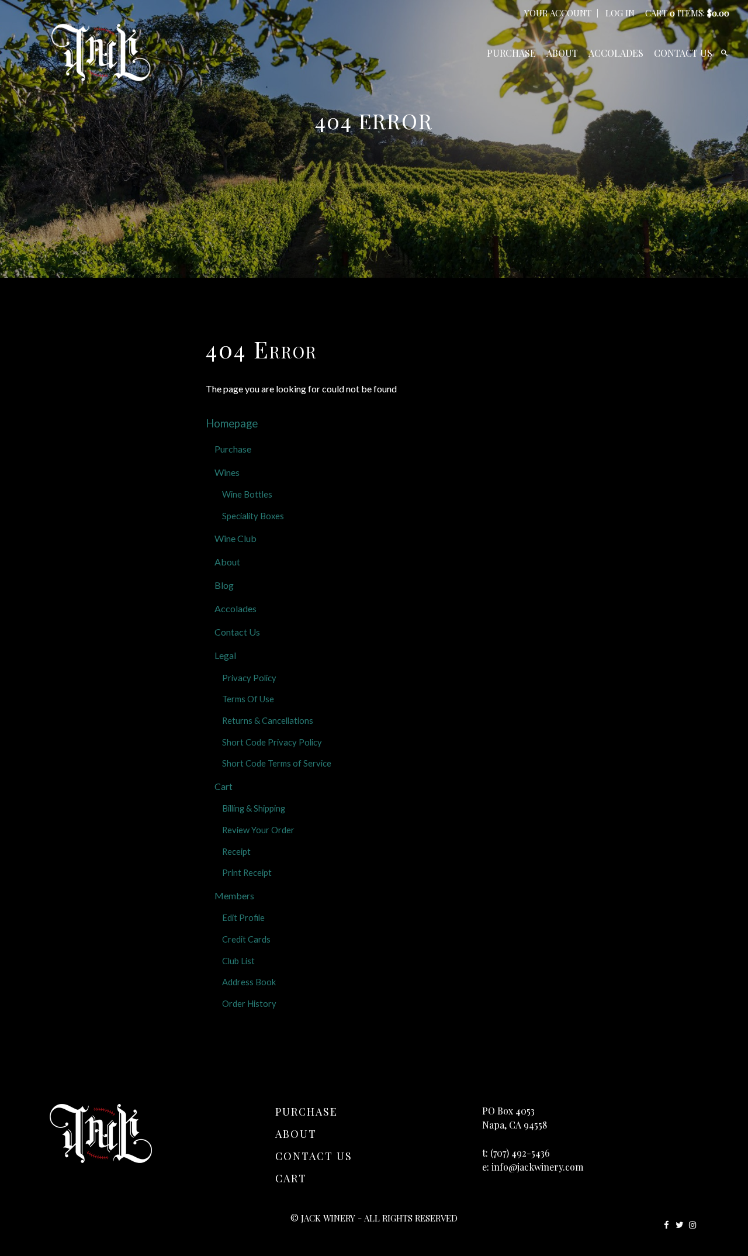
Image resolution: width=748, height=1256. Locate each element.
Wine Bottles (247, 494)
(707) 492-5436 (520, 1153)
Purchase (511, 53)
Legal (225, 655)
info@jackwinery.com (537, 1167)
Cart (223, 786)
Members (234, 895)
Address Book (249, 982)
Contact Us (683, 53)
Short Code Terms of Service (276, 763)
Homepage (232, 423)
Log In (620, 13)
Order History (249, 1004)
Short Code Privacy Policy (272, 742)
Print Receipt (247, 873)
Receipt (236, 852)
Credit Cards (246, 939)
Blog (224, 585)
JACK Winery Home (101, 53)
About (562, 53)
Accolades (615, 53)
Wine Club (235, 538)
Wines (227, 472)
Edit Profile (243, 918)
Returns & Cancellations (267, 721)
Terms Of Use (248, 699)
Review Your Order (258, 830)
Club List (238, 961)
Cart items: (687, 13)
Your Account (557, 13)
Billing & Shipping (253, 808)
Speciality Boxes (253, 516)
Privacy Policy (249, 678)
